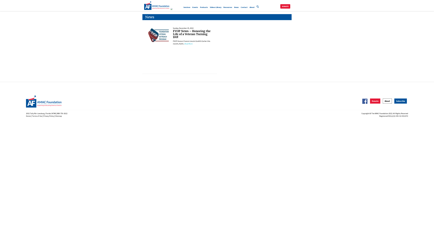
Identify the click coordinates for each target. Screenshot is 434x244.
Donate (285, 6)
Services (186, 7)
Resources (227, 7)
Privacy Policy (48, 116)
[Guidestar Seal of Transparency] (174, 9)
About (252, 7)
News (236, 7)
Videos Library (215, 7)
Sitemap (58, 116)
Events (195, 7)
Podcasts (204, 7)
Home (28, 116)
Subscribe (400, 101)
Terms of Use (37, 116)
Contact (244, 7)
